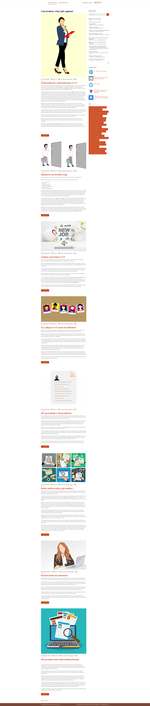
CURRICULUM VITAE (52, 2)
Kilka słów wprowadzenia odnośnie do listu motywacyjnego (101, 78)
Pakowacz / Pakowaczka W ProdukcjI (95, 33)
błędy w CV (91, 109)
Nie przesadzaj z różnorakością (56, 413)
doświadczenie (91, 120)
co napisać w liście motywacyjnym (94, 111)
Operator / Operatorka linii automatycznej (96, 59)
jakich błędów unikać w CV (102, 124)
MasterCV (54, 79)
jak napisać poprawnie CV (101, 131)
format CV (96, 120)
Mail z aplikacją (97, 83)
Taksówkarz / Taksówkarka (93, 27)
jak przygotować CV (101, 135)
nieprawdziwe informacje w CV (94, 146)
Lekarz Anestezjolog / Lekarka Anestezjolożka (97, 46)
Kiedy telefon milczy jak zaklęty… (57, 488)
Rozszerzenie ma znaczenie (54, 575)
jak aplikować (91, 122)
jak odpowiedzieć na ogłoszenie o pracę (95, 133)
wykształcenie (91, 153)
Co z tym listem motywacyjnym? (100, 71)
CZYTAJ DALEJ (45, 135)
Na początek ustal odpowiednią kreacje (60, 659)
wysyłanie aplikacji (98, 153)
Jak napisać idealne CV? (92, 129)
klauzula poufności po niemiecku (94, 142)
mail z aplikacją (98, 144)
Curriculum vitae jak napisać (66, 79)
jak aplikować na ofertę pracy (98, 122)
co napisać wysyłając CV (104, 111)
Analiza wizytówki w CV (53, 257)
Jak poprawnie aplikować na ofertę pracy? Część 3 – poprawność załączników (101, 91)
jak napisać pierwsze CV (93, 131)
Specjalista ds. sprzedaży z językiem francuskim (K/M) (98, 30)
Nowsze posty (46, 700)
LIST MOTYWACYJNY (63, 2)
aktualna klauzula (92, 107)
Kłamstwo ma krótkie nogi (54, 174)
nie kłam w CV (103, 144)
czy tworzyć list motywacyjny (101, 118)
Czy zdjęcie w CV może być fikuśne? (58, 327)
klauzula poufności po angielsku (94, 140)
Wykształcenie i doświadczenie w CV (59, 83)
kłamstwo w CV (102, 142)
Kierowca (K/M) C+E (92, 23)
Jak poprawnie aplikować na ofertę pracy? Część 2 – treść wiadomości (101, 97)
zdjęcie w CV (104, 153)
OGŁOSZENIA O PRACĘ (87, 2)
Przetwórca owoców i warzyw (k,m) (95, 55)
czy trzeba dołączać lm (92, 118)
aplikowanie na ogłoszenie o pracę (101, 107)
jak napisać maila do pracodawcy (102, 129)
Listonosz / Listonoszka (93, 51)
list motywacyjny (91, 144)
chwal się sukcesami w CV (98, 109)
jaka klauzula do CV (102, 120)
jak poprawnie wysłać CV (93, 135)
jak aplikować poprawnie (93, 124)
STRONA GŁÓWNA (79, 704)
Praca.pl (99, 21)
